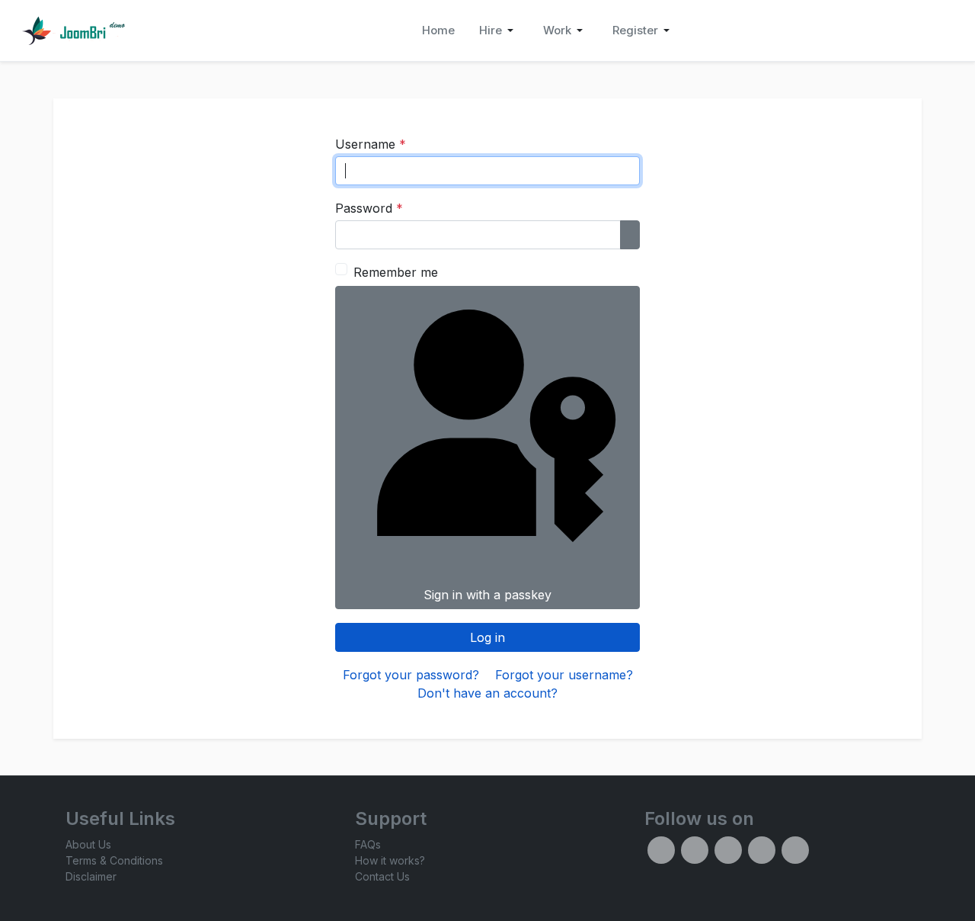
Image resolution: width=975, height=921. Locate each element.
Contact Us (382, 876)
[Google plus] (761, 850)
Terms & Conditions (114, 860)
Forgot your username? (564, 674)
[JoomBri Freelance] (73, 30)
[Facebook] (661, 850)
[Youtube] (795, 850)
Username (370, 144)
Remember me (395, 272)
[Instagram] (728, 850)
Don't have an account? (487, 693)
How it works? (390, 860)
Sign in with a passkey (487, 594)
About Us (88, 844)
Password (369, 208)
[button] (499, 30)
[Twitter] (694, 850)
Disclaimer (91, 876)
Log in (487, 637)
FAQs (368, 844)
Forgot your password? (411, 674)
